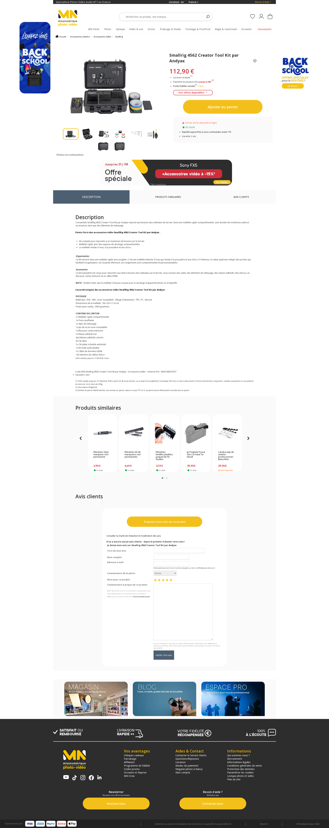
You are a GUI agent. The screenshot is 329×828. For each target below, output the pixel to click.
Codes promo (132, 769)
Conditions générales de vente (244, 765)
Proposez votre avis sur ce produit (164, 521)
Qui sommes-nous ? (238, 755)
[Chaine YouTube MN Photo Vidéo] (66, 777)
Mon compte (182, 772)
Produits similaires (168, 197)
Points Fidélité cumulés (184, 86)
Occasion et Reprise (135, 772)
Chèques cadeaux (134, 755)
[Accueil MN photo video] (71, 18)
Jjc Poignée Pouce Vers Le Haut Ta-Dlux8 (196, 454)
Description (91, 197)
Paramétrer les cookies (240, 772)
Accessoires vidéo (102, 36)
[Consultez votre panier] (270, 17)
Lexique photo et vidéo (240, 776)
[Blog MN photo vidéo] (164, 699)
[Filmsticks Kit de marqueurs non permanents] (133, 433)
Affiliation (129, 762)
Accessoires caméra (80, 36)
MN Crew (129, 776)
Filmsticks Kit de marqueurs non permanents (133, 454)
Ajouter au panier (223, 106)
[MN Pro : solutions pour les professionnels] (233, 699)
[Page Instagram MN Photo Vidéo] (82, 778)
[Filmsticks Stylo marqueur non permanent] (102, 433)
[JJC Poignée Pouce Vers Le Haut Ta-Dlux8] (196, 433)
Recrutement (234, 758)
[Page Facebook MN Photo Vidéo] (91, 778)
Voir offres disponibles (191, 92)
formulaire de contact (142, 597)
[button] (162, 478)
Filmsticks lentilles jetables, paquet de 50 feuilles (164, 456)
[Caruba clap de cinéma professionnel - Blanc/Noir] (227, 433)
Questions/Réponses (187, 758)
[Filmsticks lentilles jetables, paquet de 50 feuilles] (165, 433)
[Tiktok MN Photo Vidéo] (74, 778)
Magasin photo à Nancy (189, 769)
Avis (241, 197)
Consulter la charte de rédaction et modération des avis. (133, 535)
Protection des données (241, 769)
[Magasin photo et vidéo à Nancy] (96, 699)
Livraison (180, 762)
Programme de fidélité (137, 765)
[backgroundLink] (26, 414)
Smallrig (119, 36)
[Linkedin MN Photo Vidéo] (99, 777)
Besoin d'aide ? (263, 2)
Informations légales (239, 762)
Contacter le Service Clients (190, 755)
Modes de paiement (186, 765)
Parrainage (130, 758)
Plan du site (233, 779)
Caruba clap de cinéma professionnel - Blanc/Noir (226, 456)
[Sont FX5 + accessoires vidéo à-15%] (166, 172)
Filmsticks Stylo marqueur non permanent (101, 454)
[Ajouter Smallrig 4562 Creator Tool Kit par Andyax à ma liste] (254, 61)
